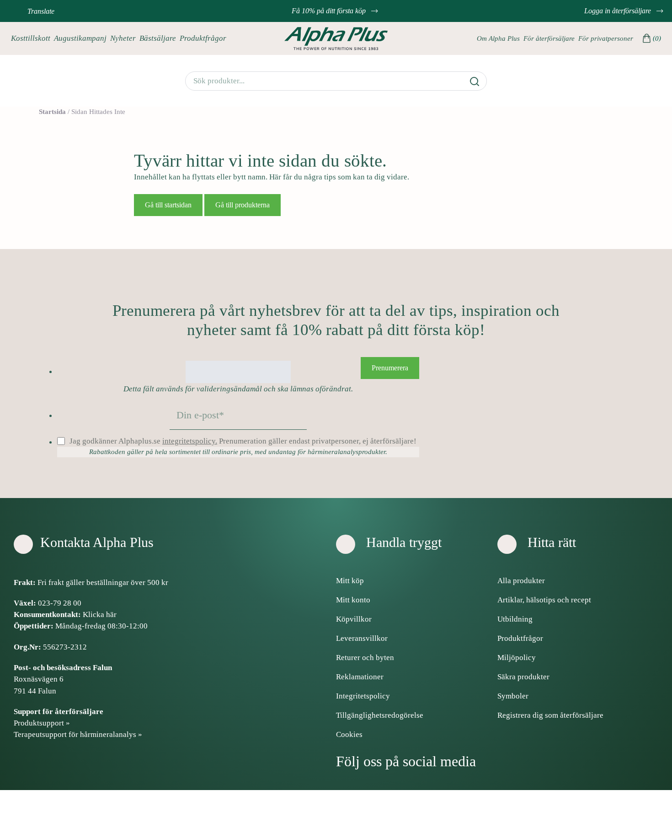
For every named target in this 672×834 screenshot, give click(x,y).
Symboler (512, 696)
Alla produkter (521, 580)
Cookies (349, 734)
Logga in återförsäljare (618, 11)
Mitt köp (350, 580)
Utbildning (515, 619)
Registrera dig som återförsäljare (550, 715)
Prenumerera (390, 368)
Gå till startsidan (168, 205)
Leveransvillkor (362, 638)
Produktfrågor (203, 38)
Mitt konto (353, 600)
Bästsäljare (157, 38)
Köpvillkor (354, 619)
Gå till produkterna (242, 205)
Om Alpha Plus (498, 38)
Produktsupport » (42, 723)
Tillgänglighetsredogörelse (379, 715)
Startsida (52, 111)
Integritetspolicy (363, 696)
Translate (40, 11)
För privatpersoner (605, 38)
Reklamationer (360, 676)
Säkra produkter (523, 676)
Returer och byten (365, 657)
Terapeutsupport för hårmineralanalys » (78, 734)
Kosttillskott (30, 38)
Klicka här (100, 614)
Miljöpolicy (516, 657)
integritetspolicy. (189, 441)
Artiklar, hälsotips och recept (544, 600)
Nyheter (123, 38)
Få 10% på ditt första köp (330, 11)
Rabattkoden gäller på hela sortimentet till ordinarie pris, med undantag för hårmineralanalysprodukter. (238, 451)
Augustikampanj (80, 38)
